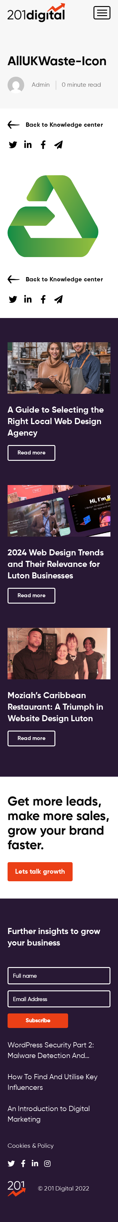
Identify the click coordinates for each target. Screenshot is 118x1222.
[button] (40, 871)
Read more (31, 453)
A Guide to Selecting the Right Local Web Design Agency (56, 421)
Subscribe (38, 1020)
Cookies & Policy (31, 1146)
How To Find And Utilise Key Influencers (52, 1082)
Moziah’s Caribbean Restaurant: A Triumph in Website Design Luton (55, 707)
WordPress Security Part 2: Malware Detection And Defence (51, 1051)
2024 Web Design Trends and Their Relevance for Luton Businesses (56, 564)
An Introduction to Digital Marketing (49, 1114)
